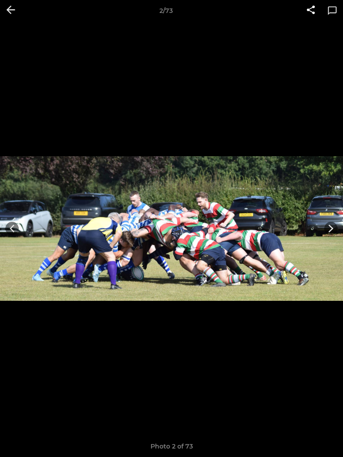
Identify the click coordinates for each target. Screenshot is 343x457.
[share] (310, 10)
